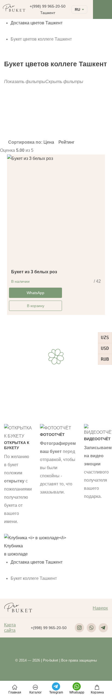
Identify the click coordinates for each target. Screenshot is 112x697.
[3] (58, 121)
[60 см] (100, 126)
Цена (49, 142)
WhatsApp (35, 293)
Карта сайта (10, 628)
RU (77, 9)
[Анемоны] (16, 126)
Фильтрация (64, 112)
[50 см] (100, 121)
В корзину (35, 306)
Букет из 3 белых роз (34, 271)
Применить (14, 134)
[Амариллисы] (16, 121)
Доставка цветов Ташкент (37, 23)
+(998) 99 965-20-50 (48, 6)
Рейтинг (66, 142)
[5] (58, 126)
